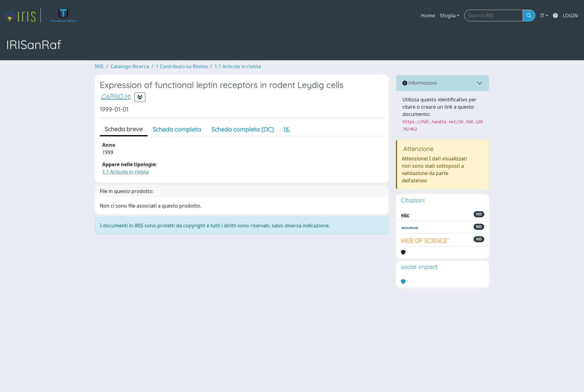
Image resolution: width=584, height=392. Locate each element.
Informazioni (421, 83)
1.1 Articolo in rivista (237, 66)
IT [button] (542, 15)
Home (428, 15)
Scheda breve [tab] (124, 129)
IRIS (99, 66)
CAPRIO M (115, 96)
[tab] (287, 129)
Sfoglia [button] (448, 15)
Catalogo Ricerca (129, 66)
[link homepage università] (63, 15)
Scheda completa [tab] (177, 129)
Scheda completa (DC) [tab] (242, 129)
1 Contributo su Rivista (182, 66)
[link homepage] (22, 15)
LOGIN (570, 15)
